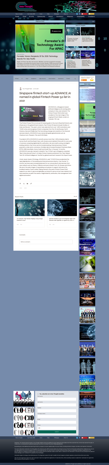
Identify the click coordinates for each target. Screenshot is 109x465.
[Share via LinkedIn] (27, 183)
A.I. (68, 37)
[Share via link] (31, 183)
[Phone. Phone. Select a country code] (39, 428)
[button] (80, 25)
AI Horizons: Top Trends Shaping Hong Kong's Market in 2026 (30, 219)
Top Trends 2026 (86, 37)
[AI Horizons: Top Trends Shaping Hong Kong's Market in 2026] (30, 207)
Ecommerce (60, 78)
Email (38, 419)
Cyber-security (42, 78)
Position (39, 407)
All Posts (17, 78)
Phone (38, 425)
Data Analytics (52, 78)
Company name (41, 413)
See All (75, 196)
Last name (40, 402)
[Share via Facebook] (20, 183)
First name (40, 396)
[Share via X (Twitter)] (23, 183)
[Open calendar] (93, 21)
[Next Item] (62, 38)
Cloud (27, 78)
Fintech (68, 78)
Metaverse (69, 60)
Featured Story (20, 54)
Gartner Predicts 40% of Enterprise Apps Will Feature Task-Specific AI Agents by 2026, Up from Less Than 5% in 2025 (62, 219)
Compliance (33, 78)
